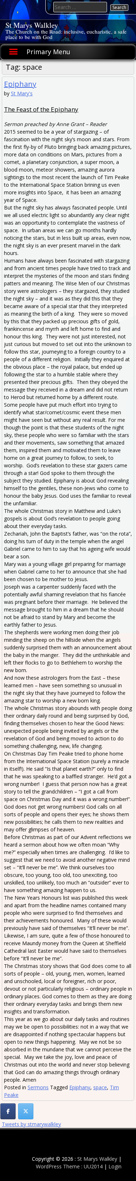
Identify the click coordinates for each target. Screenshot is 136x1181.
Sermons (38, 1087)
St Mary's (22, 93)
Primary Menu (48, 51)
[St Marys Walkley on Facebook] (8, 1111)
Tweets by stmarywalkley (31, 1124)
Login (114, 1166)
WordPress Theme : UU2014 (69, 1166)
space (100, 1087)
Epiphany (20, 84)
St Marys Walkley (31, 25)
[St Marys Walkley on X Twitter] (25, 1111)
